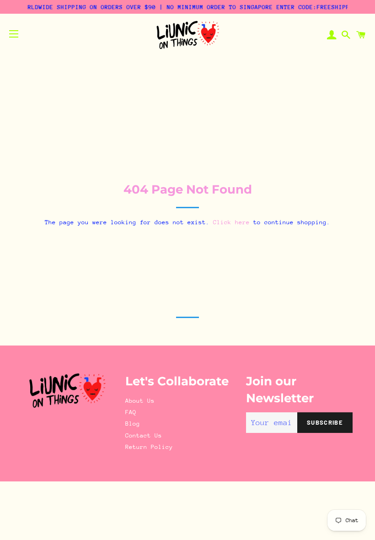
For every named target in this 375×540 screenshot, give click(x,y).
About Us (140, 400)
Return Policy (149, 446)
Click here (231, 222)
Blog (132, 423)
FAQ (130, 412)
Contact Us (143, 435)
